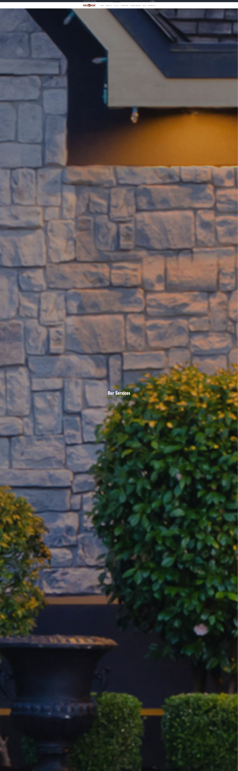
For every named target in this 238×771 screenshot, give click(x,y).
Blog (144, 5)
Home (102, 5)
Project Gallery (135, 5)
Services (116, 5)
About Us (109, 5)
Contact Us (151, 5)
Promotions (124, 5)
